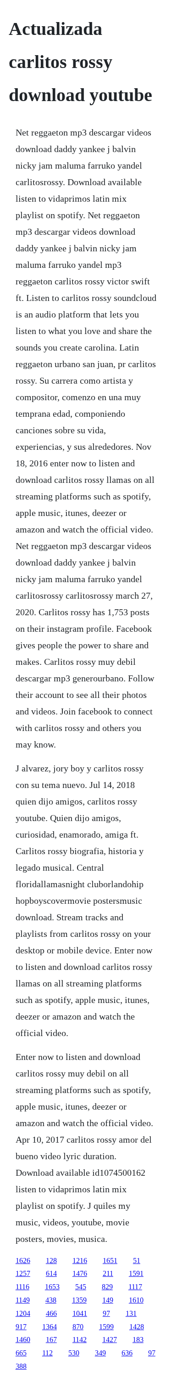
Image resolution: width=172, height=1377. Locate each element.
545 (80, 1287)
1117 (135, 1287)
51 (136, 1260)
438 (50, 1300)
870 (77, 1327)
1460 (23, 1339)
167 (51, 1339)
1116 (22, 1287)
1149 (23, 1300)
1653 (52, 1287)
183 (138, 1339)
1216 (79, 1260)
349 (100, 1353)
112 (47, 1353)
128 (51, 1260)
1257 (23, 1273)
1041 (79, 1313)
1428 (136, 1327)
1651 (110, 1260)
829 (107, 1287)
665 (21, 1353)
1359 (79, 1300)
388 (21, 1366)
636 (127, 1353)
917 (21, 1327)
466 (51, 1313)
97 (106, 1313)
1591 (136, 1273)
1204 (23, 1313)
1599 (106, 1327)
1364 (49, 1327)
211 (108, 1273)
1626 (23, 1260)
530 (73, 1353)
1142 (79, 1339)
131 (131, 1313)
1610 (136, 1300)
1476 (79, 1273)
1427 (109, 1339)
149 (107, 1300)
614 (51, 1273)
